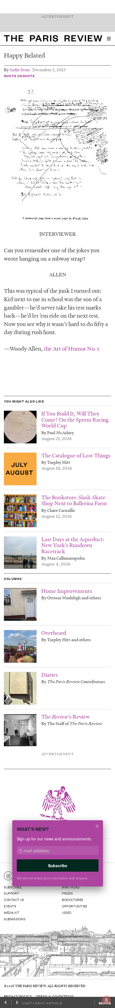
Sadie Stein (20, 69)
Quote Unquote (19, 75)
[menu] (108, 38)
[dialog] (57, 857)
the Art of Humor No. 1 (71, 348)
